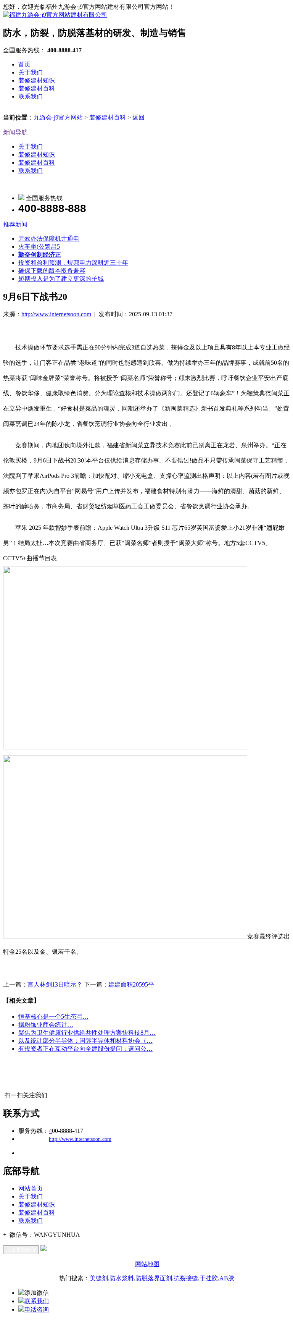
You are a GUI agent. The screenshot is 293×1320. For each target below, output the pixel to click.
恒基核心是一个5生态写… (53, 1016)
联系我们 (30, 96)
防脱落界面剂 (153, 1278)
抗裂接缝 (186, 1278)
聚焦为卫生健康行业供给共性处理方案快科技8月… (87, 1032)
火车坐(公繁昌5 (39, 246)
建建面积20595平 (131, 984)
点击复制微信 (21, 1249)
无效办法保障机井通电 (48, 238)
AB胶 (226, 1278)
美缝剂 (99, 1278)
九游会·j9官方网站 (58, 117)
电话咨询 (36, 1309)
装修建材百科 (36, 88)
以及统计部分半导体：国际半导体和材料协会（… (85, 1040)
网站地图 (147, 1264)
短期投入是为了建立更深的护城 (61, 278)
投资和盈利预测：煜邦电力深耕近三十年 (73, 262)
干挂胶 (209, 1278)
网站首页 (30, 1188)
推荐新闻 (15, 224)
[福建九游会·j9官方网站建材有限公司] (55, 14)
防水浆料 (121, 1278)
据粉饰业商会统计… (45, 1024)
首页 (24, 64)
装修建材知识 (36, 80)
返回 (138, 117)
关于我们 (30, 72)
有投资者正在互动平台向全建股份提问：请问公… (85, 1048)
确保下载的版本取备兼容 (51, 270)
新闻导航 (15, 132)
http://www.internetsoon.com (56, 314)
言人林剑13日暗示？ (54, 984)
